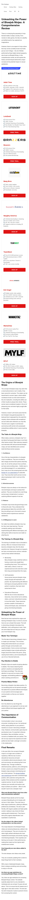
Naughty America (10, 216)
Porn (10, 11)
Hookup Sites (12, 7)
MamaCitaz (8, 326)
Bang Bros (8, 181)
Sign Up (14, 96)
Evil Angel (7, 290)
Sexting (20, 7)
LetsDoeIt (7, 116)
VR (15, 11)
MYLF (6, 361)
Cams (5, 11)
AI (18, 11)
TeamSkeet (8, 252)
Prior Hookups (5, 4)
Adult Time (8, 82)
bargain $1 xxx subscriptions (9, 473)
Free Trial (14, 132)
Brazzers (7, 145)
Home (5, 7)
